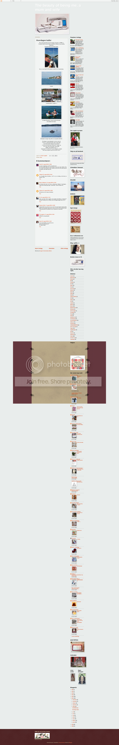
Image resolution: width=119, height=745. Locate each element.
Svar (40, 170)
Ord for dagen (73, 310)
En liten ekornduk (80, 442)
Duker (71, 285)
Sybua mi (72, 321)
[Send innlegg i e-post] (50, 155)
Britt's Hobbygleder (75, 556)
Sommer (78, 494)
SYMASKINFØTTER (74, 325)
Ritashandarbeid (75, 397)
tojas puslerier (74, 565)
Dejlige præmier (80, 460)
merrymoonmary (61, 742)
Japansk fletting (73, 296)
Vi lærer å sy (72, 337)
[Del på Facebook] (55, 155)
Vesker (71, 336)
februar (74, 720)
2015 (73, 691)
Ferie (41, 157)
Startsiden (51, 248)
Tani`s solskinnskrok (76, 618)
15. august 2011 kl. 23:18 (51, 182)
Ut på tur (72, 332)
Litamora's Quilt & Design (77, 423)
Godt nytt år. (79, 548)
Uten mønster (78, 92)
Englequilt (74, 493)
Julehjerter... (77, 101)
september (75, 704)
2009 (73, 726)
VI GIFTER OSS (75, 707)
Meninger (72, 309)
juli (73, 711)
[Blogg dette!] (53, 155)
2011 (73, 698)
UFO (71, 331)
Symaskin (72, 323)
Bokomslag (72, 277)
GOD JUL (77, 83)
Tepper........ (79, 521)
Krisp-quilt (74, 538)
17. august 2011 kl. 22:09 (50, 205)
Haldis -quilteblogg (75, 547)
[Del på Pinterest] (56, 155)
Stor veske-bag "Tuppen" (79, 504)
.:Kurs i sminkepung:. (79, 47)
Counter (71, 282)
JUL (71, 298)
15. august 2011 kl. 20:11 (47, 174)
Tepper (71, 328)
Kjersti (40, 221)
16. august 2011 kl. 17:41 (45, 197)
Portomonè (79, 601)
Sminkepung (72, 318)
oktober (74, 703)
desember (75, 699)
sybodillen (74, 529)
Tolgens (73, 405)
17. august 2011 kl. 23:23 (49, 214)
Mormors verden (75, 627)
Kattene (71, 299)
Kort (71, 301)
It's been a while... (80, 424)
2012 (73, 696)
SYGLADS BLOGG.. (75, 502)
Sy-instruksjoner (73, 320)
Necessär (79, 385)
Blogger (70, 742)
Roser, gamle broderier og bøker (79, 452)
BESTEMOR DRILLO (75, 578)
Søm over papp (73, 326)
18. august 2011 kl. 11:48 (46, 221)
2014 (73, 693)
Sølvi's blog (74, 441)
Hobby (71, 293)
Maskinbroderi (73, 307)
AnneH (40, 164)
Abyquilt (73, 414)
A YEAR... (78, 539)
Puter (71, 315)
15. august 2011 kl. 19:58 (47, 164)
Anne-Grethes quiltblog (76, 511)
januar (74, 722)
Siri (40, 197)
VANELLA (73, 573)
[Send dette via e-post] (52, 155)
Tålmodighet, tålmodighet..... (79, 593)
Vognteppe (72, 339)
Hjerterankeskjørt (75, 490)
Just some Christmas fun (79, 434)
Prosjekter (72, 312)
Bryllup (71, 279)
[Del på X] (54, 155)
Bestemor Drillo (42, 205)
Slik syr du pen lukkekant (78, 66)
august (74, 706)
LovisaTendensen (75, 609)
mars (74, 718)
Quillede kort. (79, 530)
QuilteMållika (74, 600)
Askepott (41, 174)
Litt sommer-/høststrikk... (80, 629)
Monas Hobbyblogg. (75, 520)
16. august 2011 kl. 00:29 (48, 190)
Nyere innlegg (38, 248)
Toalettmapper (73, 329)
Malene (71, 304)
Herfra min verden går (76, 459)
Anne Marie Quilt (75, 432)
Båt (71, 280)
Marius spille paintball (77, 57)
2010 (73, 724)
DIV (71, 283)
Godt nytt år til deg (79, 39)
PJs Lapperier (42, 214)
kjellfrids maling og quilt (76, 481)
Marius (71, 306)
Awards (71, 275)
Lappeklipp (74, 384)
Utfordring (72, 334)
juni (73, 713)
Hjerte (71, 291)
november (75, 701)
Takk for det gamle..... (75, 588)
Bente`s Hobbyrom (42, 182)
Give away (72, 288)
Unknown (41, 190)
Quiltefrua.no (72, 317)
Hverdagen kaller (75, 709)
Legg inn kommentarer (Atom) (46, 250)
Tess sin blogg (74, 591)
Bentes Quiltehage (75, 450)
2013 (73, 694)
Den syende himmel (75, 587)
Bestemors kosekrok (75, 489)
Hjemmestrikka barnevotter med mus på (80, 407)
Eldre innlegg (64, 248)
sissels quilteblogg (75, 636)
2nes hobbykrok (75, 375)
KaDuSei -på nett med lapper (77, 468)
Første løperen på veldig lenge (80, 470)
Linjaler (71, 302)
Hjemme (72, 290)
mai (73, 715)
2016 (73, 689)
